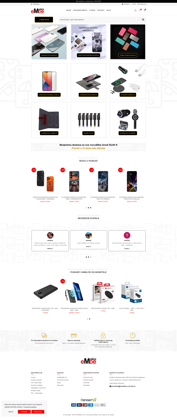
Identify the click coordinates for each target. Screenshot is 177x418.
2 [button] (88, 207)
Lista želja (86, 382)
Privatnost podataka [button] (29, 407)
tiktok (134, 4)
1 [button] (86, 207)
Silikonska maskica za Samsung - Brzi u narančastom (74, 198)
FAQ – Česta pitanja (36, 393)
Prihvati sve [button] (37, 411)
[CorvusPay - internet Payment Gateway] (88, 399)
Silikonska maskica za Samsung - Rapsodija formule (132, 198)
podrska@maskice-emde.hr (123, 386)
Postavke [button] (24, 411)
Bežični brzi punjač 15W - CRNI (103, 308)
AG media (111, 415)
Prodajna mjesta (35, 390)
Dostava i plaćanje (36, 380)
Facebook (126, 4)
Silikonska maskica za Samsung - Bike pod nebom (103, 198)
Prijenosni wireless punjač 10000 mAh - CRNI (74, 309)
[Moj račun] (136, 10)
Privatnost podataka (36, 385)
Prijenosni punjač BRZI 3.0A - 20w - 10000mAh (45, 309)
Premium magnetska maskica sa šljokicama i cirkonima (45, 198)
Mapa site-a (60, 385)
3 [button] (90, 207)
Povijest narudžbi (88, 380)
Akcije (59, 382)
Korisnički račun (88, 377)
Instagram (142, 4)
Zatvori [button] (11, 411)
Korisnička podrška (62, 380)
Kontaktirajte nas (62, 377)
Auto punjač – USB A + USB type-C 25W (131, 309)
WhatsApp (36, 4)
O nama (33, 377)
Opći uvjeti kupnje (36, 382)
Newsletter (86, 385)
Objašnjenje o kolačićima (38, 388)
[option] (45, 185)
